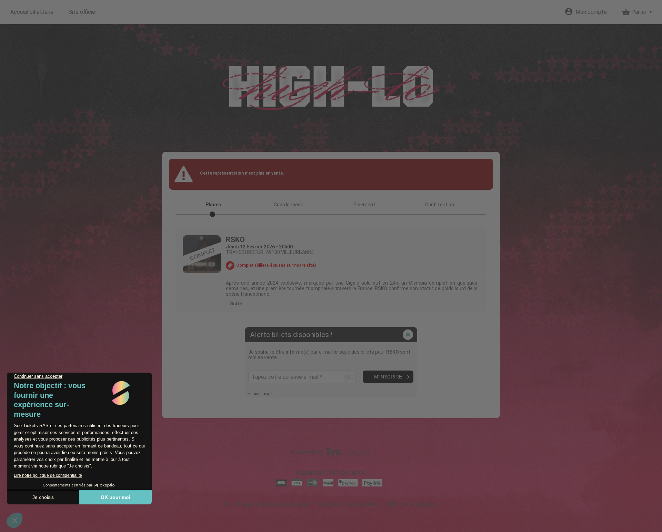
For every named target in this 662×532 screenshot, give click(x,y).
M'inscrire (388, 377)
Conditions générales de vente (267, 504)
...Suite (234, 303)
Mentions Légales (412, 504)
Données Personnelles (349, 504)
